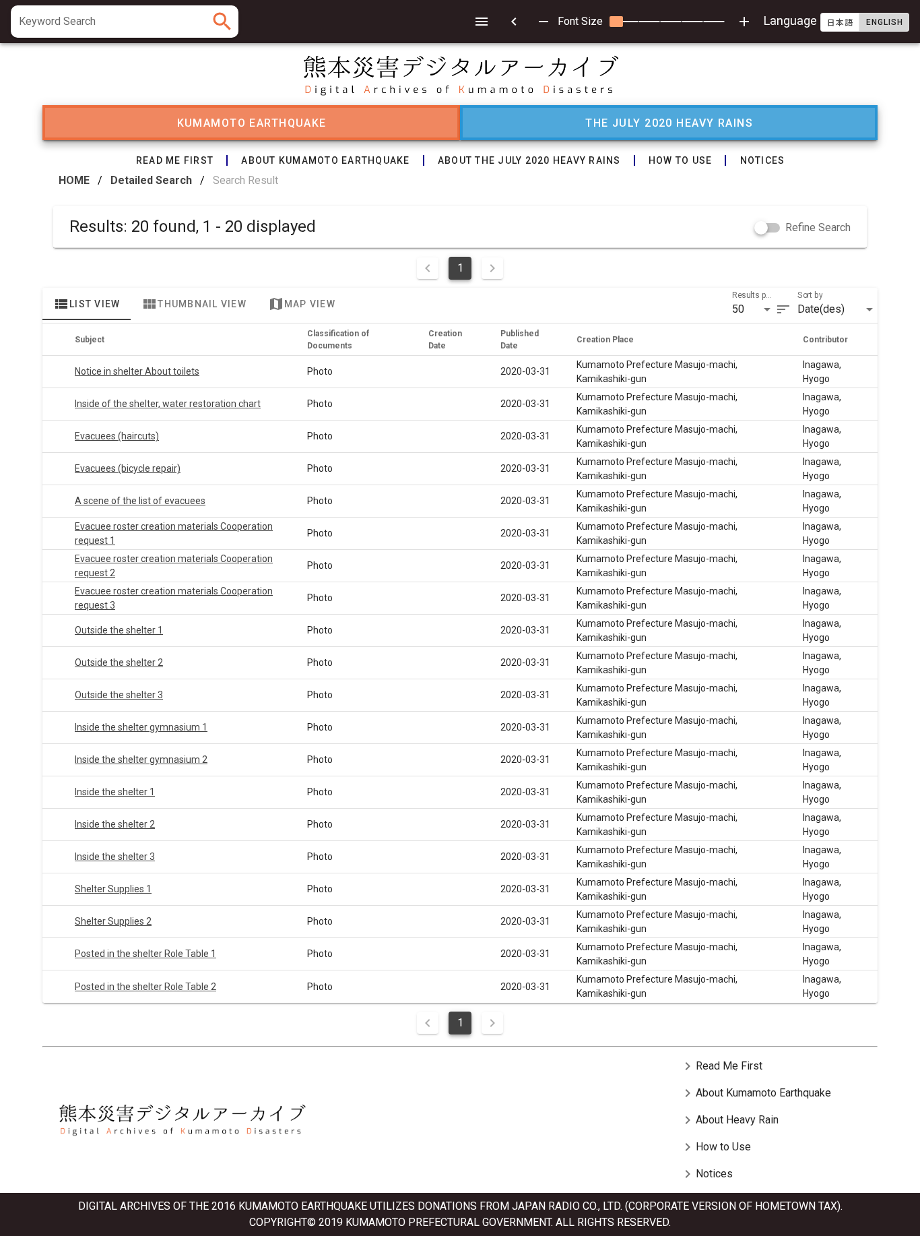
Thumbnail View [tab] (194, 304)
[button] (753, 309)
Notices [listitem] (706, 1174)
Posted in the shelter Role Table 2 (145, 986)
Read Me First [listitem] (721, 1066)
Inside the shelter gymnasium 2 (141, 759)
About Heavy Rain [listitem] (729, 1120)
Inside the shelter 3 (115, 856)
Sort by (810, 295)
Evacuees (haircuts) (117, 436)
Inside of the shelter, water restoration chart (168, 403)
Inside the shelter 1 (115, 791)
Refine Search (818, 227)
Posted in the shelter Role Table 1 (145, 953)
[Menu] (481, 21)
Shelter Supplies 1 (113, 889)
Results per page (753, 295)
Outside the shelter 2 (119, 662)
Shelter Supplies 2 (113, 921)
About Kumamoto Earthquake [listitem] (755, 1093)
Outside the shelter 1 (119, 630)
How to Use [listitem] (715, 1147)
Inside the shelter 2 (115, 824)
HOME (74, 180)
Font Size (580, 21)
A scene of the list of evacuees (140, 500)
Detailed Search (151, 180)
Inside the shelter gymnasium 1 (141, 727)
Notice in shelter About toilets (137, 371)
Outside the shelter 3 (119, 694)
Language (833, 20)
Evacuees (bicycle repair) (127, 468)
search (222, 21)
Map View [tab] (301, 304)
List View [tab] (86, 304)
